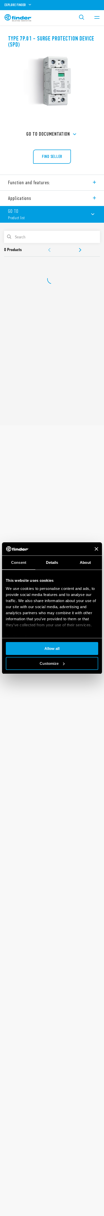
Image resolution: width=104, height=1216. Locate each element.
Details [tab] (52, 562)
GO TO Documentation (48, 134)
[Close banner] (96, 549)
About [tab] (85, 562)
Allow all (52, 648)
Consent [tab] (18, 562)
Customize (49, 663)
